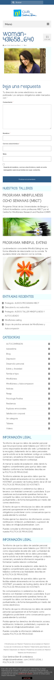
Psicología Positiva (14, 399)
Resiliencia (11, 403)
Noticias (9, 389)
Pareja (8, 394)
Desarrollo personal (15, 364)
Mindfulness (11, 379)
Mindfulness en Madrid (13, 644)
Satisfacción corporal (15, 413)
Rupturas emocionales (16, 408)
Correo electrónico (11, 144)
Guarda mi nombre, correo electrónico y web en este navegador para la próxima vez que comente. (25, 168)
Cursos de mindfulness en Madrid (16, 647)
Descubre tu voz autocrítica (17, 307)
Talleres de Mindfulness (27, 653)
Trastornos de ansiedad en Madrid (36, 644)
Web (5, 154)
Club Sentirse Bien (13, 45)
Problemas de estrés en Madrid (38, 650)
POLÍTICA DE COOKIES (13, 662)
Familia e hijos (12, 374)
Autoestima (11, 349)
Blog (8, 354)
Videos (9, 428)
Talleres (9, 423)
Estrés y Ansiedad (14, 369)
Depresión (11, 359)
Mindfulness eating (13, 320)
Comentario (8, 102)
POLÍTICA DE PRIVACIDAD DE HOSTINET (21, 485)
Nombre (6, 133)
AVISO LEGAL (35, 659)
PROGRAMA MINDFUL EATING (25, 242)
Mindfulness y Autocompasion (20, 384)
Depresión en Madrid (17, 650)
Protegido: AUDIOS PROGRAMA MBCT (22, 303)
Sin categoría (12, 418)
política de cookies (26, 674)
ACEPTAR (27, 678)
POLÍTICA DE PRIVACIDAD (16, 472)
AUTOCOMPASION (14, 344)
